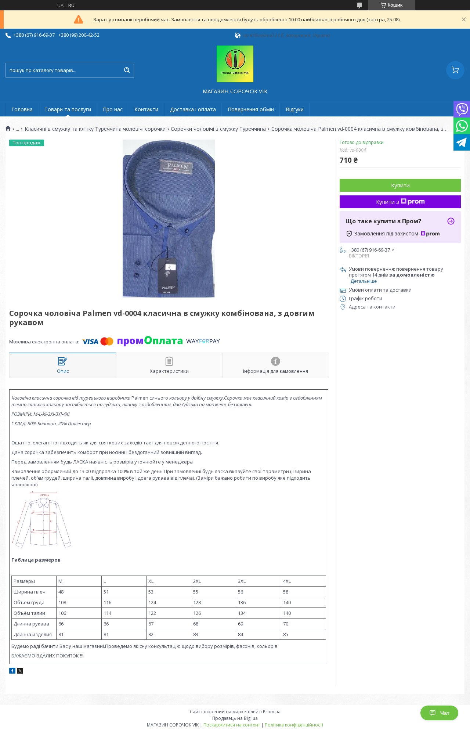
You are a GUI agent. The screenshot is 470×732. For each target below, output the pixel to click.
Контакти (146, 109)
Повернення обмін (251, 109)
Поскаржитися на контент (231, 725)
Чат (444, 713)
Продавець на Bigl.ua (235, 718)
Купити (400, 185)
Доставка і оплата (193, 109)
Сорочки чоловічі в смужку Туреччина (218, 129)
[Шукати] (126, 70)
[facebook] (12, 671)
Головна (22, 109)
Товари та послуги (67, 109)
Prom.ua (272, 711)
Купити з (387, 201)
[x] (20, 671)
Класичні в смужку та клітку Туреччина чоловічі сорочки (95, 129)
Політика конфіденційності (294, 725)
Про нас (113, 109)
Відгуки (295, 109)
